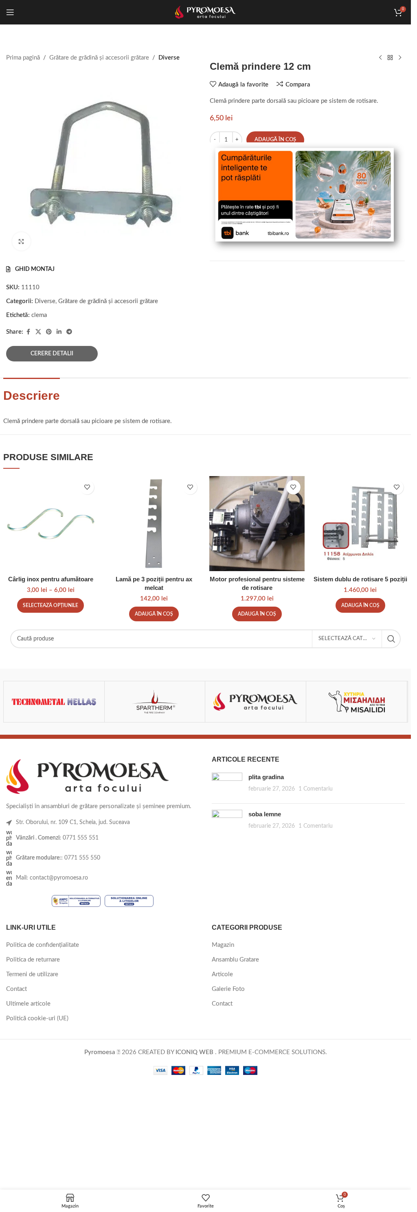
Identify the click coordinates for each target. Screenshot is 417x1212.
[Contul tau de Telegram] (69, 332)
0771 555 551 (57, 838)
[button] (154, 614)
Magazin (223, 945)
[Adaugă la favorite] (87, 487)
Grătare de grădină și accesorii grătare (108, 301)
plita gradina (266, 776)
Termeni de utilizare (32, 974)
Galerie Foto (228, 989)
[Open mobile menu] (10, 12)
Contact (16, 989)
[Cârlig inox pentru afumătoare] (50, 523)
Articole (222, 974)
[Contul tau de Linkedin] (59, 332)
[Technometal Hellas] (54, 701)
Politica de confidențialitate (42, 945)
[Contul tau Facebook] (28, 332)
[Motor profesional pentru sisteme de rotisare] (256, 523)
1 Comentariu (315, 789)
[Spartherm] (155, 701)
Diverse (45, 301)
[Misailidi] (356, 701)
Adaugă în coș (275, 139)
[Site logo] (205, 12)
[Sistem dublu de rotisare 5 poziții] (360, 523)
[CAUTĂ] (391, 638)
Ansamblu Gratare (235, 960)
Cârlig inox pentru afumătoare (50, 579)
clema (39, 315)
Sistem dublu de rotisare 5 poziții (360, 579)
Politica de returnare (33, 960)
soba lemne (264, 814)
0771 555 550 (58, 858)
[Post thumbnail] (227, 785)
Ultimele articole (28, 1004)
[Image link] (87, 776)
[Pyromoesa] (255, 701)
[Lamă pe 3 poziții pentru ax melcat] (153, 523)
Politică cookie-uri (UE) (37, 1018)
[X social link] (38, 332)
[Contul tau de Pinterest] (49, 332)
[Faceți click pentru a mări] (21, 241)
